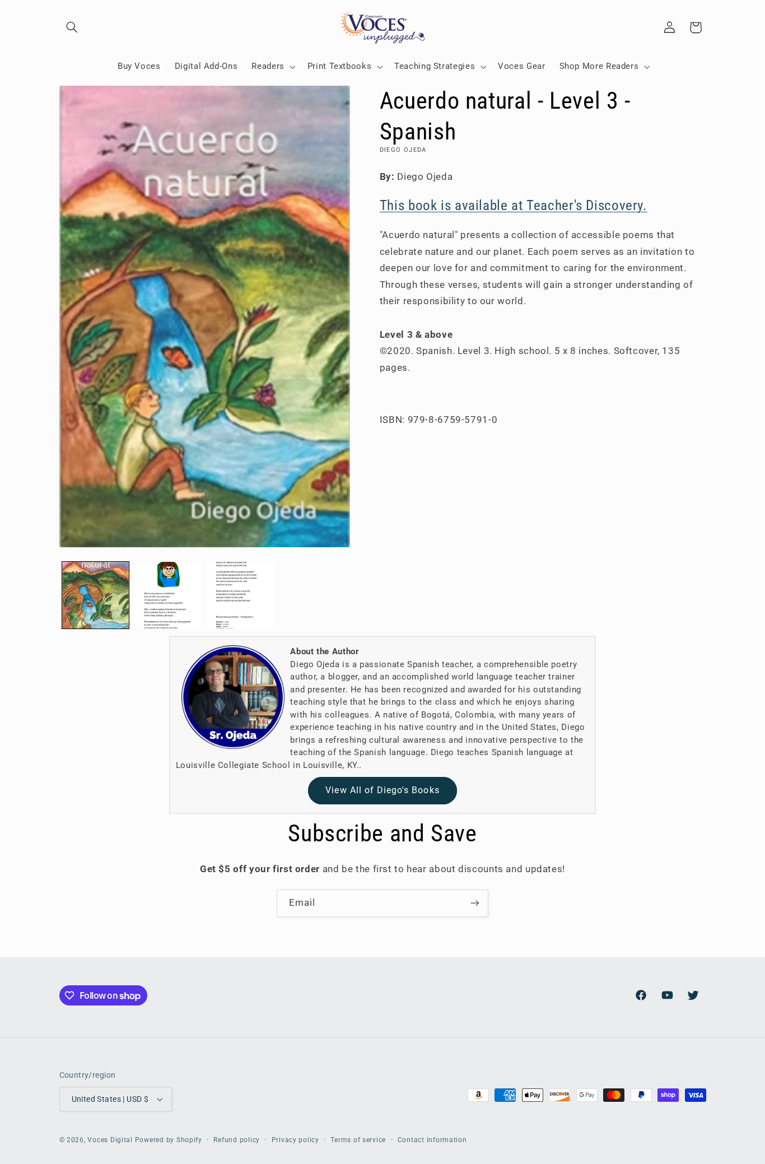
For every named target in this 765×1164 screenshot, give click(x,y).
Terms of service (358, 1140)
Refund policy (236, 1140)
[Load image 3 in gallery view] (240, 595)
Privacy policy (295, 1140)
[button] (72, 27)
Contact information (432, 1140)
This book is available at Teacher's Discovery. (513, 205)
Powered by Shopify (168, 1140)
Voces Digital (110, 1140)
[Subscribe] (475, 903)
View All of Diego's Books (382, 790)
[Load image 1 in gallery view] (95, 595)
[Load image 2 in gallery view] (167, 595)
